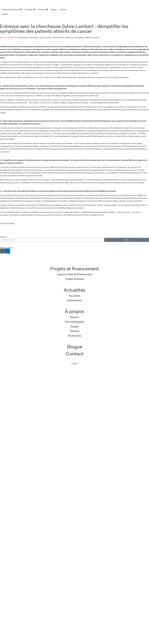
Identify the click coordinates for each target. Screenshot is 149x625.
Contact (74, 353)
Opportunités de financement (74, 274)
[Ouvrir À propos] (47, 9)
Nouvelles (11, 37)
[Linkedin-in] (7, 251)
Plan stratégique (74, 321)
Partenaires (74, 335)
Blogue (74, 346)
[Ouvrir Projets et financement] (21, 9)
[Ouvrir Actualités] (34, 9)
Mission (74, 317)
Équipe (74, 326)
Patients (74, 331)
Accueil (3, 37)
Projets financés (74, 279)
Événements (74, 300)
